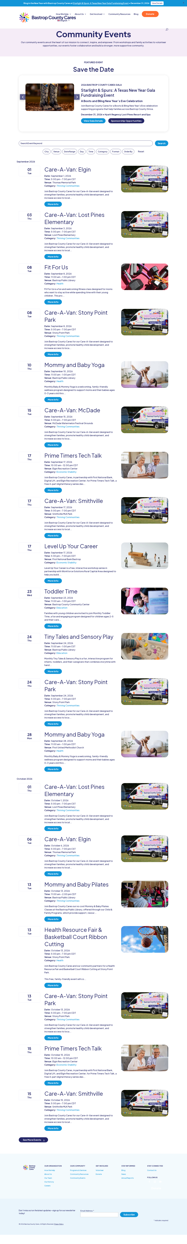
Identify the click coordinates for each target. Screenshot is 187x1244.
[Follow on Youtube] (160, 1181)
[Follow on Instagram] (155, 1181)
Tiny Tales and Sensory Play (78, 636)
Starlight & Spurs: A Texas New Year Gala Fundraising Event (101, 3)
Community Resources (119, 14)
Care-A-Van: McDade (72, 410)
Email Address (87, 1211)
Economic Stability (66, 471)
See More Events (32, 1139)
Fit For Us (56, 267)
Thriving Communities (68, 185)
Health (60, 283)
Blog (136, 14)
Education (62, 607)
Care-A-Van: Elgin (67, 169)
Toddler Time (60, 591)
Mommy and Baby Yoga (74, 364)
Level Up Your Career (71, 545)
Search (162, 143)
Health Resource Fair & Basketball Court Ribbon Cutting (75, 936)
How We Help (62, 14)
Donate (150, 13)
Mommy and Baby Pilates (76, 884)
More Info (53, 204)
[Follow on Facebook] (149, 1181)
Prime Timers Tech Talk (73, 455)
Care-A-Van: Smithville (73, 500)
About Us (79, 14)
